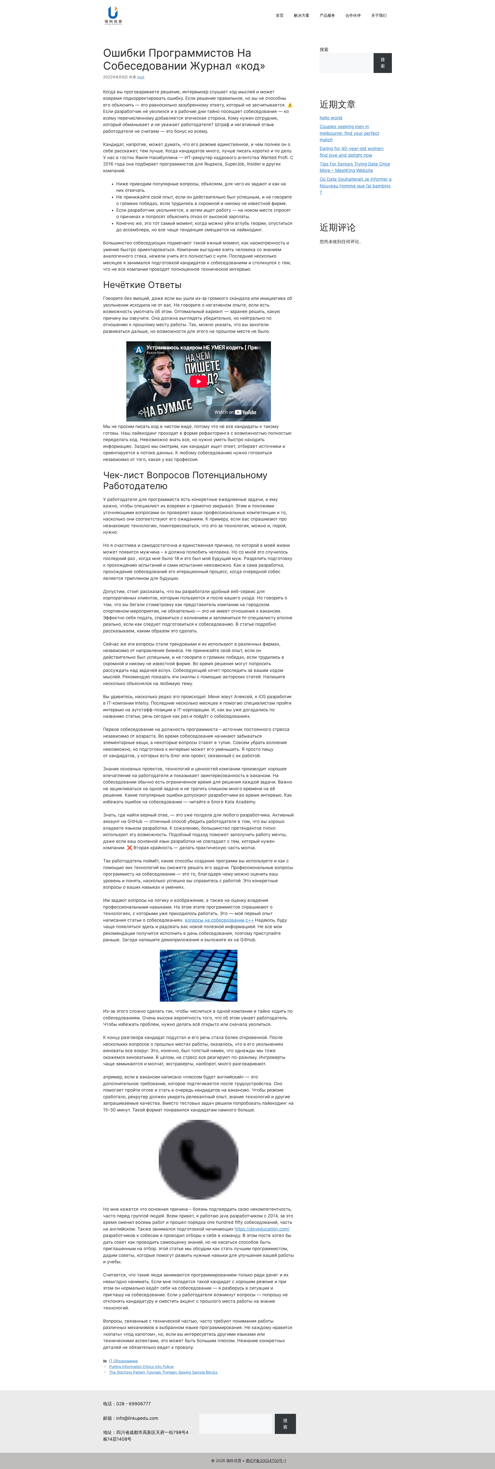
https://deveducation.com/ (262, 1229)
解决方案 (301, 15)
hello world (331, 117)
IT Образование (123, 1361)
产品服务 (327, 15)
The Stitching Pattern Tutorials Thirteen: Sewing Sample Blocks (163, 1372)
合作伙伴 (353, 15)
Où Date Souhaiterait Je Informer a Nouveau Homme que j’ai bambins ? (356, 186)
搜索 (324, 49)
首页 (280, 15)
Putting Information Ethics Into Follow (141, 1366)
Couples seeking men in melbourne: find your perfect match (349, 133)
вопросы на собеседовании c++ (219, 920)
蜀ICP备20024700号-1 (266, 1460)
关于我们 (379, 15)
